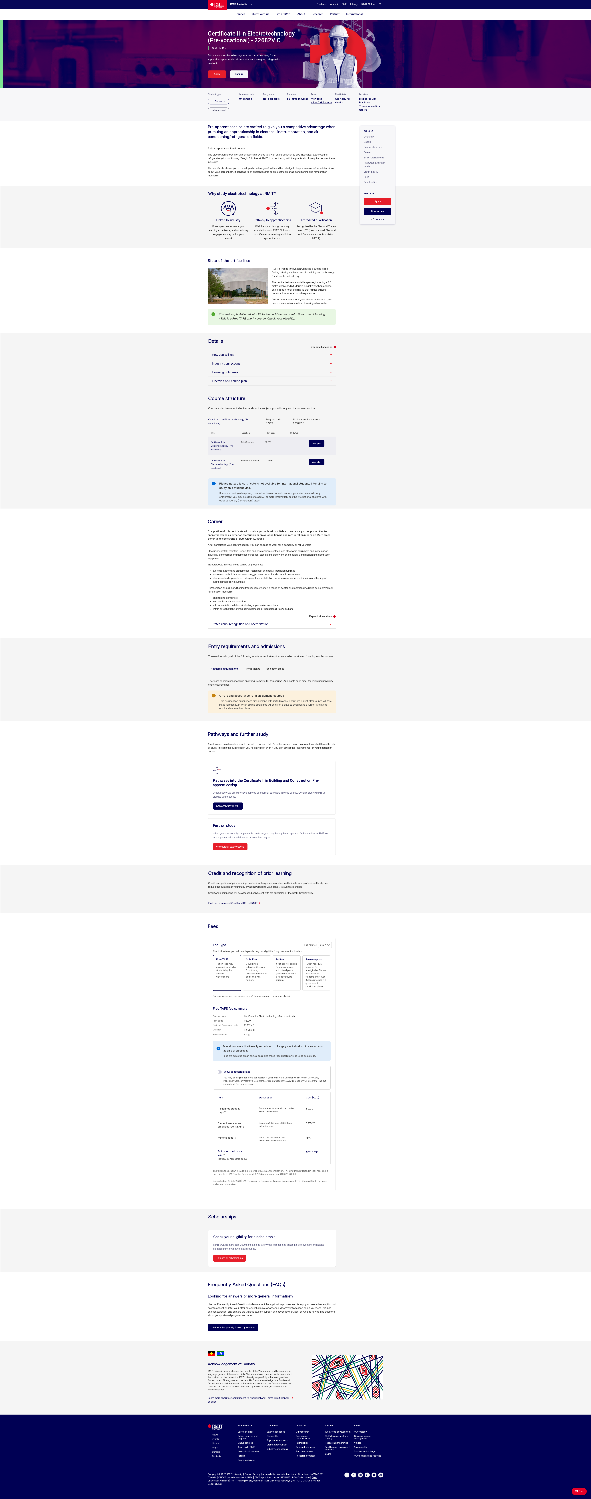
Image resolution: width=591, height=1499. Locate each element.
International (354, 14)
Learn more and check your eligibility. (273, 996)
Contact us (377, 211)
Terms (248, 1474)
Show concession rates (236, 1071)
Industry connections (277, 1449)
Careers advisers (246, 1460)
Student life (272, 1436)
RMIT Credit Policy (302, 892)
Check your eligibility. (281, 318)
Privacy (256, 1474)
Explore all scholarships (230, 1258)
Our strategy (360, 1431)
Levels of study (245, 1431)
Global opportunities (277, 1444)
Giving (328, 1454)
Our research (302, 1431)
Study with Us (245, 1425)
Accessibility (268, 1474)
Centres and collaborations (303, 1437)
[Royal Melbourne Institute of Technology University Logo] (217, 5)
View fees (316, 98)
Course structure (373, 147)
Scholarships (370, 182)
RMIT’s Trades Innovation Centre (290, 268)
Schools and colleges (365, 1451)
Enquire (239, 74)
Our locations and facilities (367, 1455)
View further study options (230, 846)
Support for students (277, 1440)
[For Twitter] (353, 1474)
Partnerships (302, 1442)
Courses (240, 14)
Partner (335, 14)
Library (215, 1443)
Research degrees (305, 1447)
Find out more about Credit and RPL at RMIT (233, 903)
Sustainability (360, 1447)
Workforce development (337, 1431)
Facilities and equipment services (337, 1448)
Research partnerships (336, 1442)
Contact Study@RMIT (228, 806)
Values (357, 1442)
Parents (241, 1455)
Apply (217, 74)
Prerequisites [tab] (252, 668)
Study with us (260, 14)
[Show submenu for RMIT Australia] (250, 4)
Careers (216, 1452)
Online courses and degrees (247, 1437)
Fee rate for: (310, 945)
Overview (369, 136)
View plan (316, 443)
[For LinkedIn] (367, 1474)
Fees (366, 177)
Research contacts (305, 1455)
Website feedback (286, 1474)
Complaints (303, 1474)
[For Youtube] (374, 1474)
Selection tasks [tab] (275, 668)
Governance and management (362, 1437)
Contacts (216, 1456)
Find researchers (304, 1451)
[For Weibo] (380, 1474)
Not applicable (271, 98)
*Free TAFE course (321, 102)
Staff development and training (336, 1437)
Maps (215, 1447)
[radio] (218, 110)
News (215, 1434)
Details (367, 141)
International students (248, 1451)
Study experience (276, 1431)
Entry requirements (374, 157)
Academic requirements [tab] (225, 668)
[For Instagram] (360, 1474)
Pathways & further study (374, 164)
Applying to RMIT (246, 1447)
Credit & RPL (371, 171)
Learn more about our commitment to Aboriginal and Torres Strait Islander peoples (248, 1399)
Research (318, 14)
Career (367, 152)
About (301, 14)
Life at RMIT (283, 14)
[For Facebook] (346, 1474)
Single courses (245, 1442)
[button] (380, 4)
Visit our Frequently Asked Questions (233, 1327)
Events (215, 1439)
